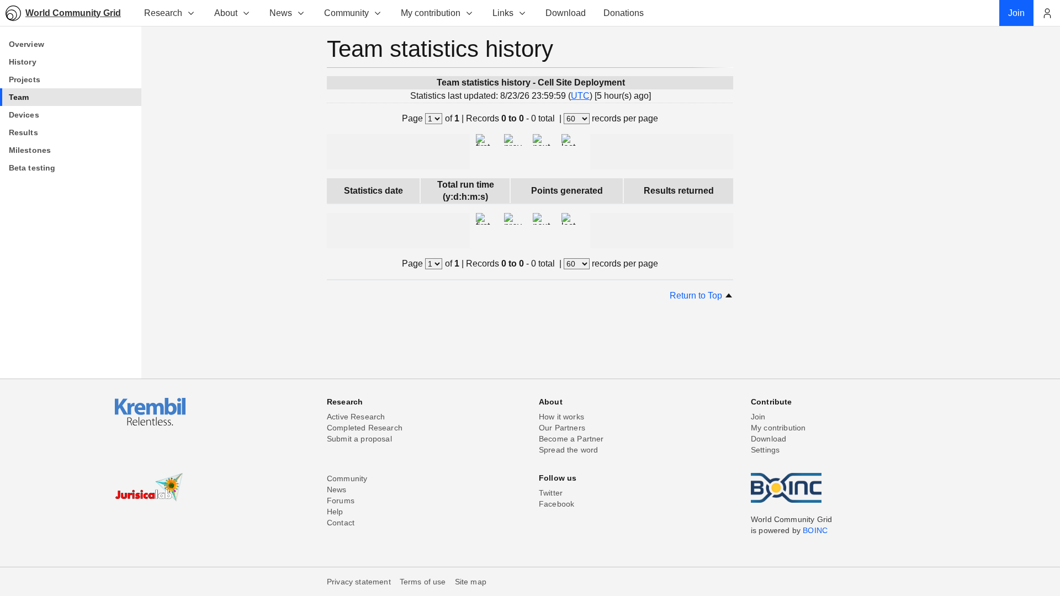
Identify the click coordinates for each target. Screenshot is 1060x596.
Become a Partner (571, 438)
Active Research (356, 416)
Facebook (556, 503)
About (225, 13)
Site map (470, 581)
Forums (340, 500)
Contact (340, 522)
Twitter (551, 492)
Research (163, 13)
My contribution (430, 13)
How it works (561, 416)
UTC (580, 95)
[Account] (1047, 13)
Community (346, 13)
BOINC (815, 530)
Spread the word (568, 449)
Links (502, 13)
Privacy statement (359, 581)
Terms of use (423, 581)
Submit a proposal (359, 438)
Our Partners (562, 427)
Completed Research (364, 427)
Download (768, 438)
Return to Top (697, 295)
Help (335, 511)
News (280, 13)
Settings (765, 449)
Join (758, 416)
